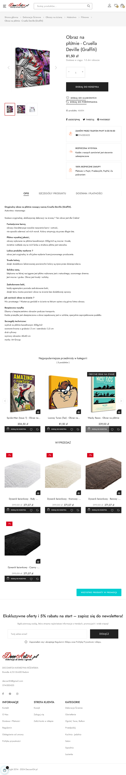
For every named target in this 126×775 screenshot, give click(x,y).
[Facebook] (3, 693)
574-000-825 (84, 135)
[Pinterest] (10, 693)
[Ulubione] (115, 5)
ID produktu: (71, 110)
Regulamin (7, 727)
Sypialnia (69, 747)
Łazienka (69, 754)
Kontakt (5, 707)
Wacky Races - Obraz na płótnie (103, 418)
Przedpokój (70, 727)
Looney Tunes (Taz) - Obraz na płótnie (63, 418)
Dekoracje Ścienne (74, 707)
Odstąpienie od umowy (13, 734)
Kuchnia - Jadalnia (73, 734)
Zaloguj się (39, 714)
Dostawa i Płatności (11, 721)
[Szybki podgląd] (38, 411)
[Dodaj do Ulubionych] (31, 429)
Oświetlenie (70, 714)
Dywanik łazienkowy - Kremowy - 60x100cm (63, 499)
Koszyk (37, 707)
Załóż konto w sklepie (43, 721)
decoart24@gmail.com (12, 680)
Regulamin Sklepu (63, 641)
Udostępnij (74, 119)
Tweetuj (90, 119)
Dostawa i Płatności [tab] (89, 193)
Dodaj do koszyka (87, 86)
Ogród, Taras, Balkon (75, 721)
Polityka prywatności (11, 741)
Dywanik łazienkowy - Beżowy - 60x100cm (103, 499)
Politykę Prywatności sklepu (88, 641)
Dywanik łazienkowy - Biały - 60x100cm (22, 499)
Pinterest (105, 119)
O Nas (5, 714)
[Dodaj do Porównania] (37, 429)
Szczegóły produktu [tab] (52, 193)
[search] (89, 6)
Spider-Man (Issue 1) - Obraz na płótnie (22, 418)
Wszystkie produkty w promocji (99, 592)
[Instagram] (17, 693)
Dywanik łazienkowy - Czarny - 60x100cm (22, 567)
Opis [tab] (26, 193)
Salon (67, 741)
